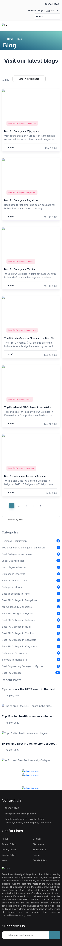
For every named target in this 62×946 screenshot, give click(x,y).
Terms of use (39, 849)
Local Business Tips (13, 560)
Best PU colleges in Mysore (17, 613)
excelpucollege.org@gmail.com (43, 10)
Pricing (36, 855)
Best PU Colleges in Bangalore (19, 600)
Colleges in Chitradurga (15, 653)
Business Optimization (14, 540)
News (4, 860)
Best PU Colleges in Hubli (16, 626)
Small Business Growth (15, 580)
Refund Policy (9, 844)
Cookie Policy (9, 855)
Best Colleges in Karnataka (17, 554)
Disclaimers (38, 844)
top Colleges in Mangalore (17, 606)
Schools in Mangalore (14, 659)
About (5, 839)
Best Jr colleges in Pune (16, 593)
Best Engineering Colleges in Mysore (22, 666)
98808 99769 (51, 4)
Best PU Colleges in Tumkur (18, 633)
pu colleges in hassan (14, 567)
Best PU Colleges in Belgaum (18, 620)
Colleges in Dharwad (13, 573)
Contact (36, 839)
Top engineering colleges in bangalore (23, 547)
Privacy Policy (9, 849)
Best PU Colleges (12, 672)
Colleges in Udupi (12, 587)
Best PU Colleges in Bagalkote (19, 639)
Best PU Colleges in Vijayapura (19, 646)
